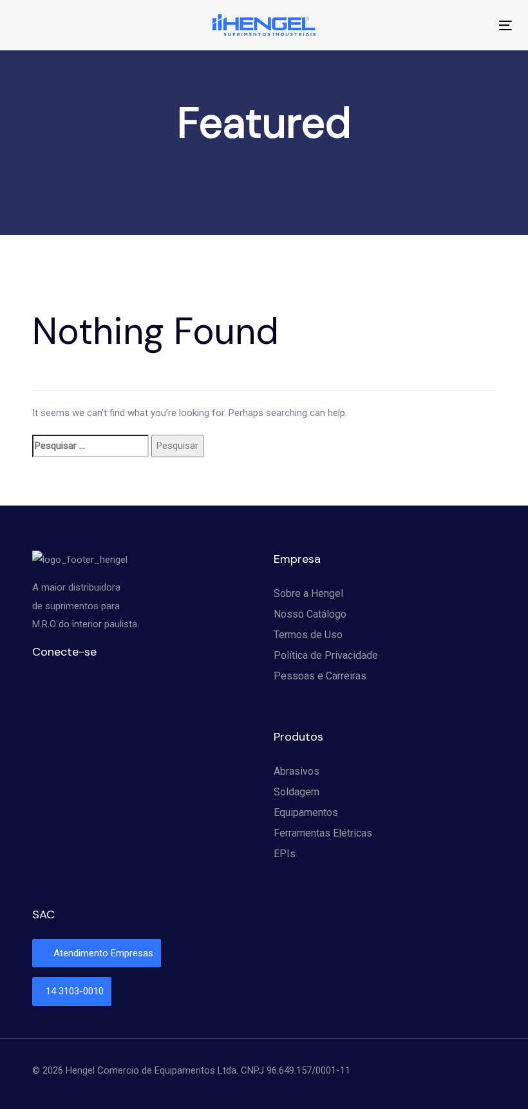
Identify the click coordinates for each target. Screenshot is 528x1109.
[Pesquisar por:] (90, 446)
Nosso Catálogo (310, 614)
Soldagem (296, 792)
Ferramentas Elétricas (323, 833)
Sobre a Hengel (308, 593)
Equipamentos (306, 812)
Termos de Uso (308, 635)
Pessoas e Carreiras (320, 676)
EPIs (285, 854)
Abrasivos (296, 771)
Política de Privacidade (326, 655)
